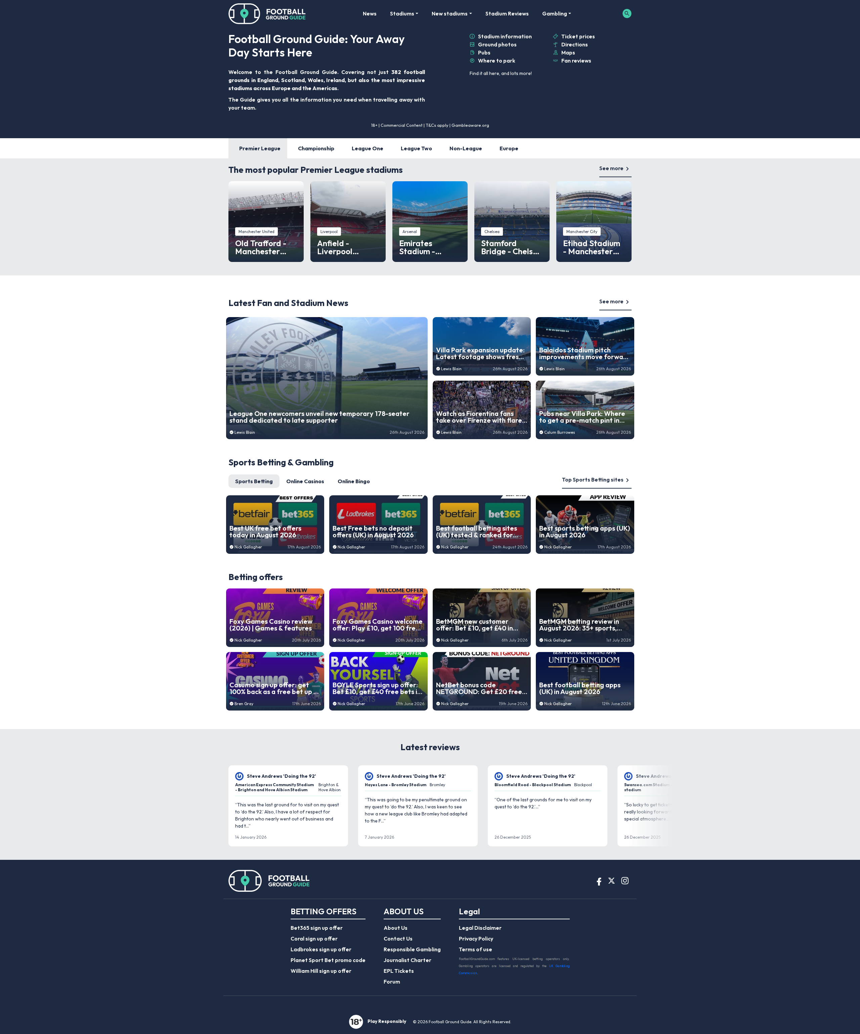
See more (611, 168)
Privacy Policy (476, 938)
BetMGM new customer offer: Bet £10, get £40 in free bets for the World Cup (479, 624)
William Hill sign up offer (321, 970)
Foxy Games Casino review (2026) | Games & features (270, 624)
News (370, 13)
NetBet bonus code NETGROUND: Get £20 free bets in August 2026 (479, 688)
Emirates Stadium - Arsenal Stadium (429, 247)
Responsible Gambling (412, 949)
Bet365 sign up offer (317, 927)
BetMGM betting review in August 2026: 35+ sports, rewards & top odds (579, 624)
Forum (392, 981)
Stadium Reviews (507, 13)
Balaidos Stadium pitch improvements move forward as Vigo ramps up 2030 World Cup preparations (585, 353)
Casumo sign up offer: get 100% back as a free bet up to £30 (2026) (274, 688)
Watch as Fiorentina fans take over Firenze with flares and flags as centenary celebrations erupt (480, 417)
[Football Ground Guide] (267, 13)
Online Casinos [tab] (305, 481)
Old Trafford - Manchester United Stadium (264, 247)
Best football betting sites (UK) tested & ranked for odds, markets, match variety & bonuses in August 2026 (478, 531)
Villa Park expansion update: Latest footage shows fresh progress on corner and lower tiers (480, 353)
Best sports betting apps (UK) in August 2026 (584, 531)
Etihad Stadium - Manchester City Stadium (591, 247)
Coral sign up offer (314, 938)
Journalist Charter (407, 960)
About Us (395, 927)
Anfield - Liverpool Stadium (334, 247)
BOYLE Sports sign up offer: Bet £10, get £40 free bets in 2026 (377, 688)
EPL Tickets (399, 970)
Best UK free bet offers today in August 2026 (265, 531)
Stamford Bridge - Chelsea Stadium (512, 247)
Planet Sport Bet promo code (328, 960)
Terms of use (475, 949)
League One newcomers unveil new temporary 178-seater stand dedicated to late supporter (319, 417)
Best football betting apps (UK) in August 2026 (579, 688)
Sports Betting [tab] (254, 481)
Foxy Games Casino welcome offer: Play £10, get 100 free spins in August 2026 (378, 624)
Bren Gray (243, 703)
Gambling (554, 13)
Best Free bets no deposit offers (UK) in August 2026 (373, 531)
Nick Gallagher (248, 546)
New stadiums (450, 13)
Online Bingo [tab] (354, 481)
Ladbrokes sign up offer (321, 949)
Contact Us (398, 938)
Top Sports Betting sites (593, 479)
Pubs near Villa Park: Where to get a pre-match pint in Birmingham (582, 417)
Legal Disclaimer (480, 927)
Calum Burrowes (559, 432)
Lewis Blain (244, 432)
